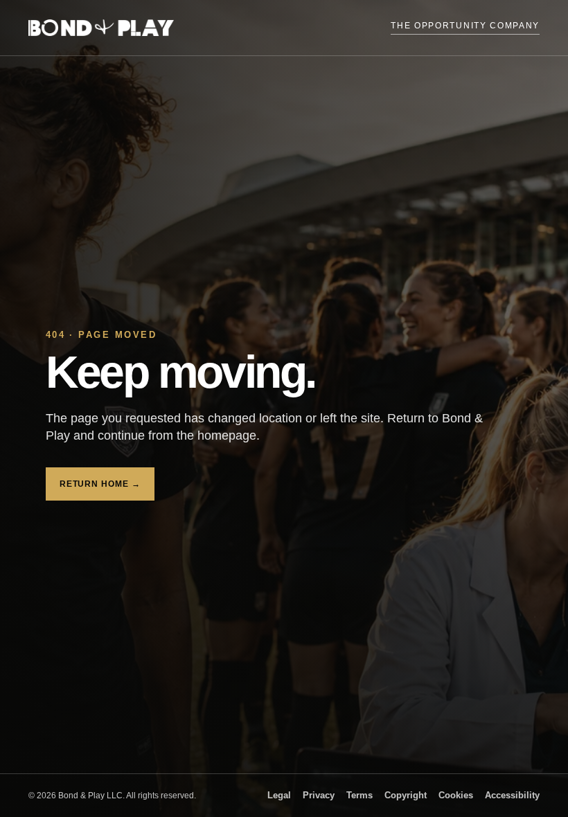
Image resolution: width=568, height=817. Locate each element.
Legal (279, 795)
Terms (359, 795)
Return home (100, 484)
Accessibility (512, 795)
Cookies (455, 795)
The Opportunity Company (465, 25)
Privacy (319, 795)
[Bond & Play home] (101, 27)
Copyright (405, 795)
